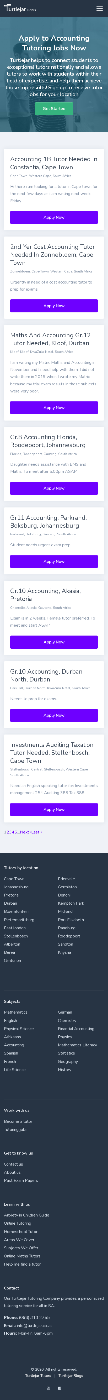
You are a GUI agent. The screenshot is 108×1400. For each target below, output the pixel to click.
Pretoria (11, 895)
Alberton (12, 944)
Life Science (15, 1070)
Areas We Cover (19, 1240)
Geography (68, 1062)
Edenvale (66, 879)
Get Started (54, 109)
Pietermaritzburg (19, 920)
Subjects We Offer (21, 1248)
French (10, 1062)
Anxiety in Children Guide (26, 1215)
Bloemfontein (16, 911)
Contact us (13, 1164)
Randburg (66, 928)
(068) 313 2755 (34, 1317)
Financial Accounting (76, 1029)
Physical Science (19, 1029)
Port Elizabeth (71, 920)
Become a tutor (18, 1121)
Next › (25, 832)
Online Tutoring (17, 1223)
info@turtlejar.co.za (34, 1326)
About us (12, 1172)
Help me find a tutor (22, 1264)
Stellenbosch (16, 936)
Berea (9, 952)
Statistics (66, 1053)
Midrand (65, 911)
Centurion (12, 960)
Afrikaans (12, 1037)
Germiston (67, 887)
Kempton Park (71, 903)
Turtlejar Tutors (38, 1375)
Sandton (65, 944)
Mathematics (16, 1012)
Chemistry (67, 1021)
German (65, 1012)
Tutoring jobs (16, 1129)
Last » (36, 832)
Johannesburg (16, 887)
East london (15, 928)
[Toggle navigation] (98, 8)
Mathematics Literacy (77, 1045)
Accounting (14, 1045)
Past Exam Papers (21, 1180)
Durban (10, 903)
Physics (65, 1037)
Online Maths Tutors (22, 1256)
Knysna (64, 952)
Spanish (11, 1053)
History (64, 1070)
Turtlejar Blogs (70, 1375)
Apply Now (54, 217)
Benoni (64, 895)
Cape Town (14, 879)
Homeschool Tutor (20, 1232)
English (10, 1021)
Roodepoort (69, 936)
